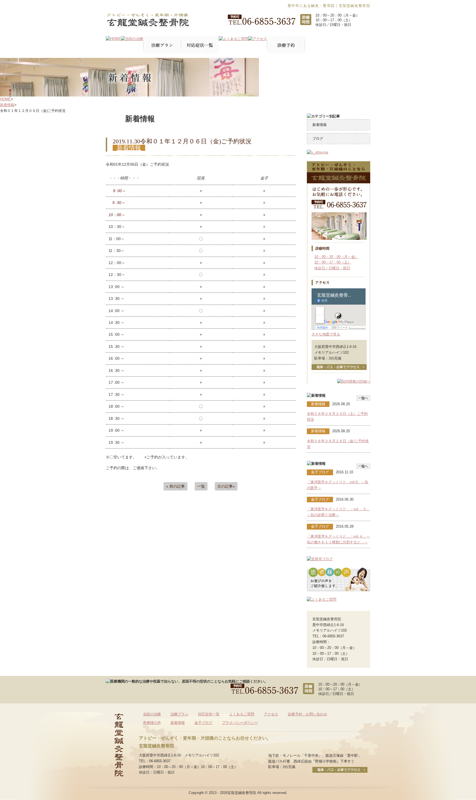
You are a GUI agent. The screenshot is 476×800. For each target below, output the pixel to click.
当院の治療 (152, 714)
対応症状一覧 (209, 714)
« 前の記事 (175, 486)
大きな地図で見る (326, 334)
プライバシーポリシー (240, 723)
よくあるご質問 (241, 714)
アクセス (271, 714)
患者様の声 (152, 723)
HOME (5, 99)
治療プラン (179, 714)
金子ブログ (203, 723)
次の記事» (226, 486)
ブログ (317, 138)
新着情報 (7, 105)
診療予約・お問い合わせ (307, 714)
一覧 (201, 486)
